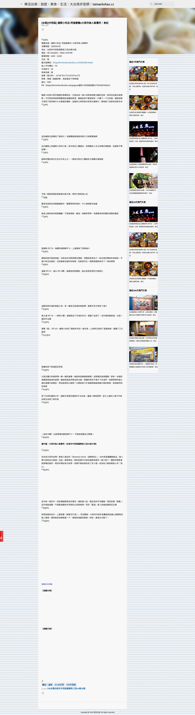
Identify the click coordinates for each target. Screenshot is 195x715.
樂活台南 (97, 712)
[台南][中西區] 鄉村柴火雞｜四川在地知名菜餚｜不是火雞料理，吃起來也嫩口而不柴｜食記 (143, 86)
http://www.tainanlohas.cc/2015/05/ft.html (73, 62)
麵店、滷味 (47, 685)
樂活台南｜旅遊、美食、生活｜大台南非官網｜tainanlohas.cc (69, 4)
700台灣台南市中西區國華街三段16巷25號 (66, 688)
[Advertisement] (82, 120)
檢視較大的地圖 (46, 584)
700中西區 (71, 685)
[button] (42, 29)
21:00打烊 (59, 685)
